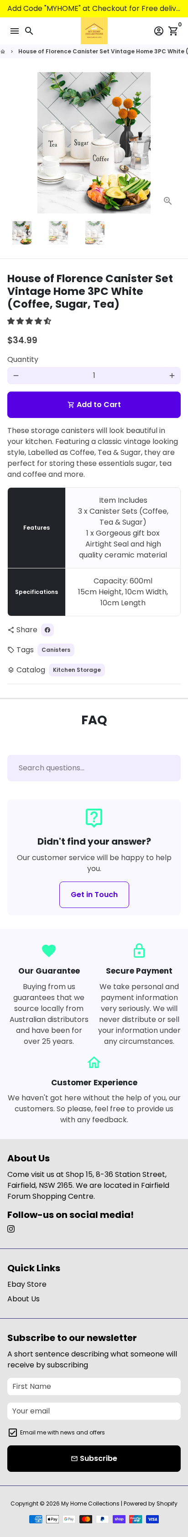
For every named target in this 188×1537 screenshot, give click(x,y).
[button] (30, 321)
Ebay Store (27, 1284)
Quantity (22, 359)
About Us (23, 1299)
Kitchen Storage (77, 670)
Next (172, 143)
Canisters (56, 650)
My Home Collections (90, 1503)
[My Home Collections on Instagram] (11, 1229)
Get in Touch (94, 894)
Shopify (167, 1503)
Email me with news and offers (62, 1432)
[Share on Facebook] (47, 630)
